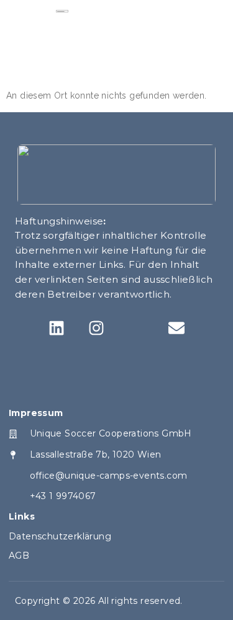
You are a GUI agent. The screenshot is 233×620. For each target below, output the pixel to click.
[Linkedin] (56, 328)
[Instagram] (96, 328)
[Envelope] (176, 328)
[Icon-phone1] (136, 328)
